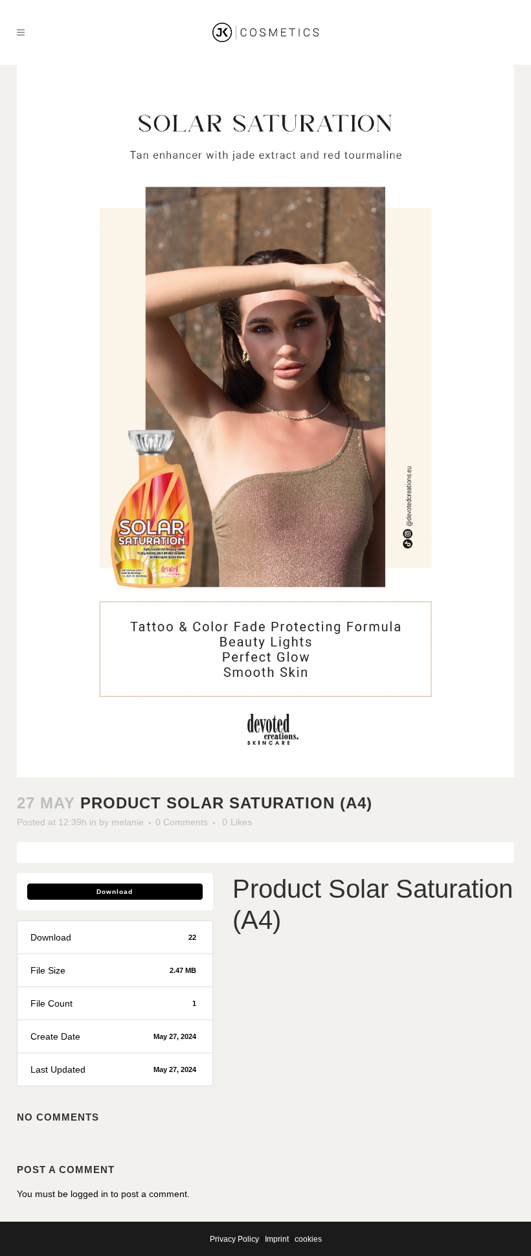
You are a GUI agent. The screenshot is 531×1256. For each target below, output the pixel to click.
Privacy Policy (234, 1239)
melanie (127, 822)
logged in (89, 1194)
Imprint (277, 1239)
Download (114, 891)
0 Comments (181, 822)
